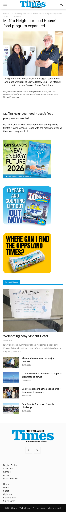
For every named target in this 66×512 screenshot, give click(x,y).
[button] (5, 4)
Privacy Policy (10, 478)
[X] (37, 450)
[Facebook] (28, 450)
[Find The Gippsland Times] (27, 272)
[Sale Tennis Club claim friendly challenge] (11, 408)
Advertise (8, 468)
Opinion (7, 494)
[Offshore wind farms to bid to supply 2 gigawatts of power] (11, 377)
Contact (7, 471)
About (6, 475)
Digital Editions (11, 465)
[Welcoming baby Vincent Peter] (33, 310)
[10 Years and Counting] (27, 225)
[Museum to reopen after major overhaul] (11, 362)
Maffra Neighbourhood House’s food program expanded (37, 13)
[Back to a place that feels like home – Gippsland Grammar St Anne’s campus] (11, 392)
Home (6, 13)
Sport (6, 490)
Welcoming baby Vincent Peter (25, 336)
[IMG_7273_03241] (33, 75)
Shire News (9, 500)
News (6, 487)
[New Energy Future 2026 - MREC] (27, 178)
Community (9, 497)
